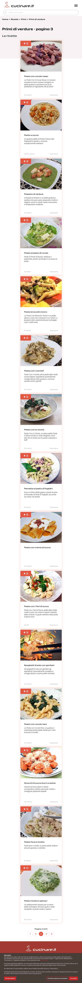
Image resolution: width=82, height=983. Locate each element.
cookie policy (44, 960)
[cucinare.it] (31, 4)
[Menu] (76, 5)
